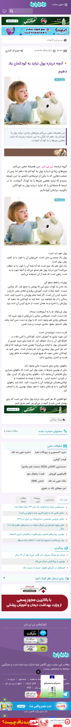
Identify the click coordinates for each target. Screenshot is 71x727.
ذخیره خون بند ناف (20, 452)
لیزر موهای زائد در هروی (53, 488)
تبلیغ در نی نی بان (13, 683)
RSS (29, 688)
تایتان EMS (38, 481)
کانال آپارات (31, 683)
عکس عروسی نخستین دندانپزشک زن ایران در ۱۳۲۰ (40, 519)
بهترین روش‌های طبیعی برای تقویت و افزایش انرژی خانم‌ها (37, 534)
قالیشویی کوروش (57, 474)
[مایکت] (35, 633)
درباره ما (11, 679)
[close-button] (38, 671)
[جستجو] (11, 11)
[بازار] (35, 648)
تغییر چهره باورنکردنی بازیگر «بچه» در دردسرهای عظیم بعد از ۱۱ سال (35, 527)
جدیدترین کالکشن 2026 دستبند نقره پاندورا (44, 467)
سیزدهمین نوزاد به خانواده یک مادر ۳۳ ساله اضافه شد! (39, 507)
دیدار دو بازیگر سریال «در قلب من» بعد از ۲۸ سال (40, 555)
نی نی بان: (47, 166)
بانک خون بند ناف (57, 481)
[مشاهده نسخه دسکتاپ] (4, 11)
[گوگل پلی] (35, 640)
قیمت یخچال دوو (35, 474)
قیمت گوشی (60, 459)
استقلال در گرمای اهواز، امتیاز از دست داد (44, 568)
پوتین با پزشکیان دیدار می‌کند (50, 561)
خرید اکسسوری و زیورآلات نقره (50, 452)
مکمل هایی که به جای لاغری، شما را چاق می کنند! (41, 513)
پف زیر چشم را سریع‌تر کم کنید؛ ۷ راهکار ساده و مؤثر (40, 540)
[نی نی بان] (38, 4)
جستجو (22, 679)
